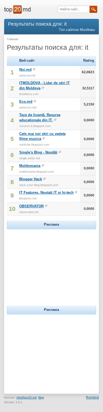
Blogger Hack (30, 179)
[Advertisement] (51, 265)
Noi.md (25, 69)
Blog (41, 397)
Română (92, 397)
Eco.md (25, 101)
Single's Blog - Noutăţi (38, 152)
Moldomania (29, 166)
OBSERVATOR (31, 206)
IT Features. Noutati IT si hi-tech (46, 192)
